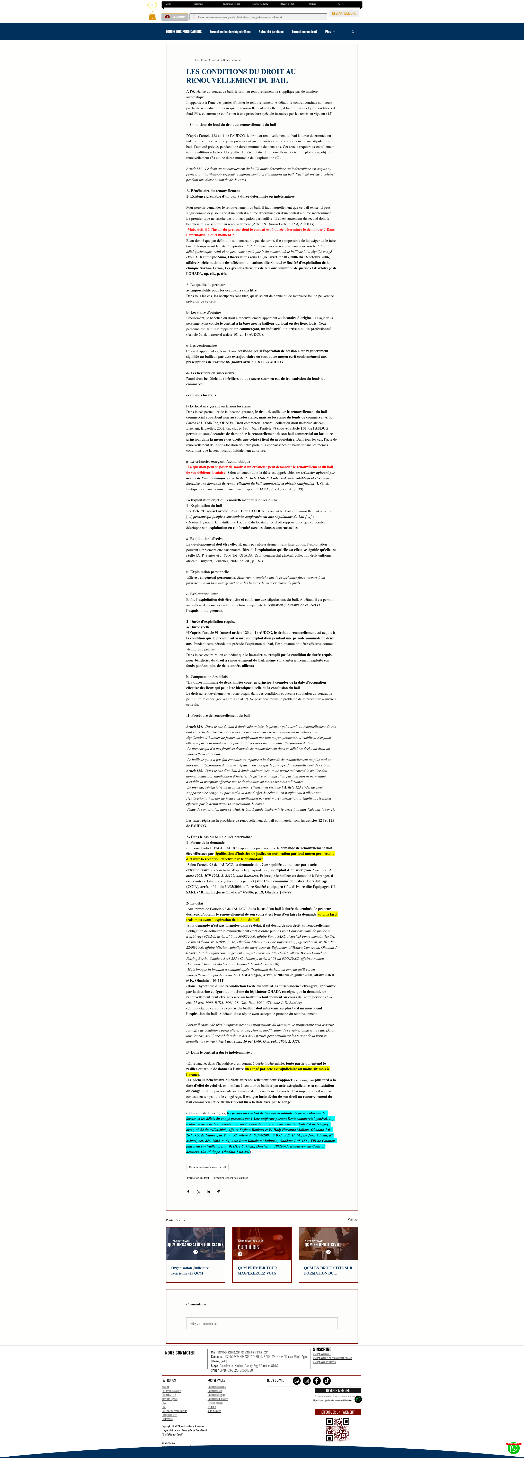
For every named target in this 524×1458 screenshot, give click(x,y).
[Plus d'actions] (335, 59)
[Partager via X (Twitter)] (198, 1192)
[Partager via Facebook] (188, 1192)
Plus (328, 31)
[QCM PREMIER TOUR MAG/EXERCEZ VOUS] (262, 1243)
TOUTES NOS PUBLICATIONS (184, 31)
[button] (152, 15)
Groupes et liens (169, 1415)
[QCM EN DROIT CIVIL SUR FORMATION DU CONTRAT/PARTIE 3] (328, 1243)
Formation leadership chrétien (230, 31)
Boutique (212, 1407)
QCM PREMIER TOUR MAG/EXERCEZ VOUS (257, 1270)
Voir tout (353, 1219)
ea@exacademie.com (229, 1352)
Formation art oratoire (218, 1399)
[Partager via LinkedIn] (208, 1192)
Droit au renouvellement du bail (207, 1167)
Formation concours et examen (230, 1178)
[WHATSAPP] (358, 1399)
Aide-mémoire (214, 1411)
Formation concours (217, 1387)
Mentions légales (169, 1399)
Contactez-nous (169, 1395)
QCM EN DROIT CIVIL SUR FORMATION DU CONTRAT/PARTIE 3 (328, 1270)
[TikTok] (327, 1381)
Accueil (165, 1387)
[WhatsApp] (297, 1381)
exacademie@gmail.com (255, 1352)
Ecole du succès (215, 1403)
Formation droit (215, 1391)
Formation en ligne (216, 1395)
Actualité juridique (271, 31)
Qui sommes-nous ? (171, 1391)
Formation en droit (304, 31)
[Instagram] (307, 1381)
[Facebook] (317, 1381)
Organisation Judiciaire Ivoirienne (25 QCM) (190, 1270)
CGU (164, 1407)
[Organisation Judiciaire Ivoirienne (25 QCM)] (195, 1243)
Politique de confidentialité (174, 1411)
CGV (164, 1403)
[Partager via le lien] (218, 1192)
